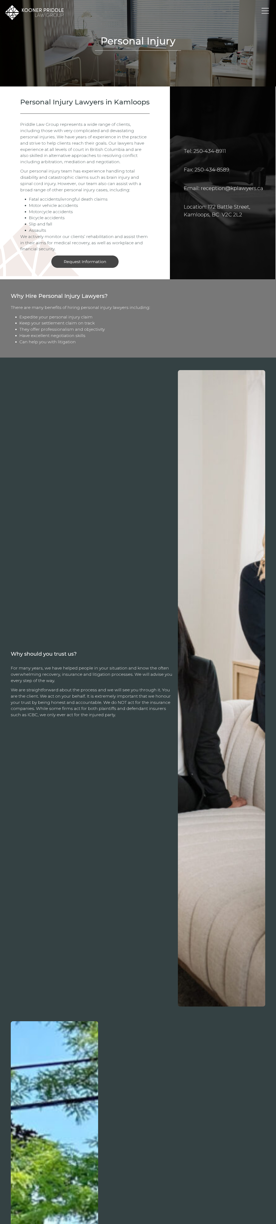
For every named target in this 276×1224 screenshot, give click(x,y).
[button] (265, 11)
